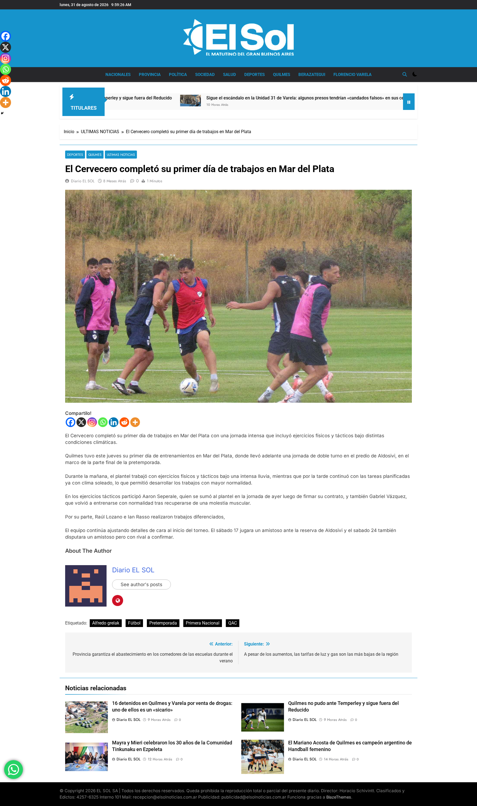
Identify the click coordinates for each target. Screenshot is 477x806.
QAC (232, 623)
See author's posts (141, 584)
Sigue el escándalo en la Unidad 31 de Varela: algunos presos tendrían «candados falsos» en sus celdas (257, 98)
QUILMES (281, 74)
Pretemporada (163, 623)
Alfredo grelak (105, 623)
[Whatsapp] (103, 422)
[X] (81, 422)
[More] (135, 422)
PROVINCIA (150, 74)
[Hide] (2, 113)
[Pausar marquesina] (409, 101)
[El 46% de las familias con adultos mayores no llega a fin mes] (378, 102)
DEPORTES (254, 74)
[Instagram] (92, 422)
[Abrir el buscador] (404, 74)
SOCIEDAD (205, 74)
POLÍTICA (178, 74)
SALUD (229, 74)
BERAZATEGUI (311, 74)
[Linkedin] (113, 422)
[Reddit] (124, 422)
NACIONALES (118, 74)
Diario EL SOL (82, 181)
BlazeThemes (338, 797)
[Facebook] (70, 422)
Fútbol (134, 623)
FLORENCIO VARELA (352, 74)
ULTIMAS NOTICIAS (121, 154)
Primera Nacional (202, 623)
